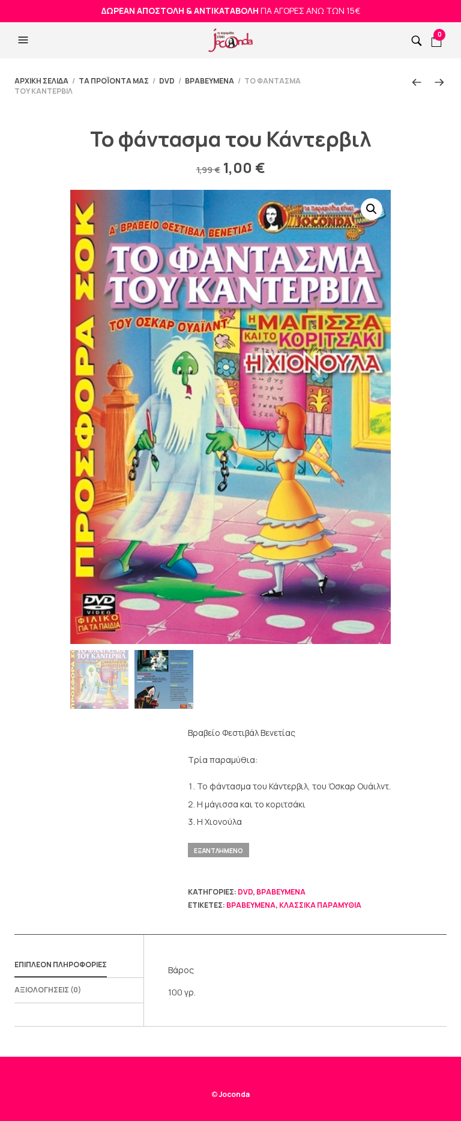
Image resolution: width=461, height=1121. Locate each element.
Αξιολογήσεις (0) (47, 990)
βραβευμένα (251, 905)
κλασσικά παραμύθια (320, 905)
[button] (24, 40)
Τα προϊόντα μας (114, 81)
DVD (167, 81)
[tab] (78, 965)
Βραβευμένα (209, 81)
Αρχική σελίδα (41, 81)
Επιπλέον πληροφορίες (60, 964)
